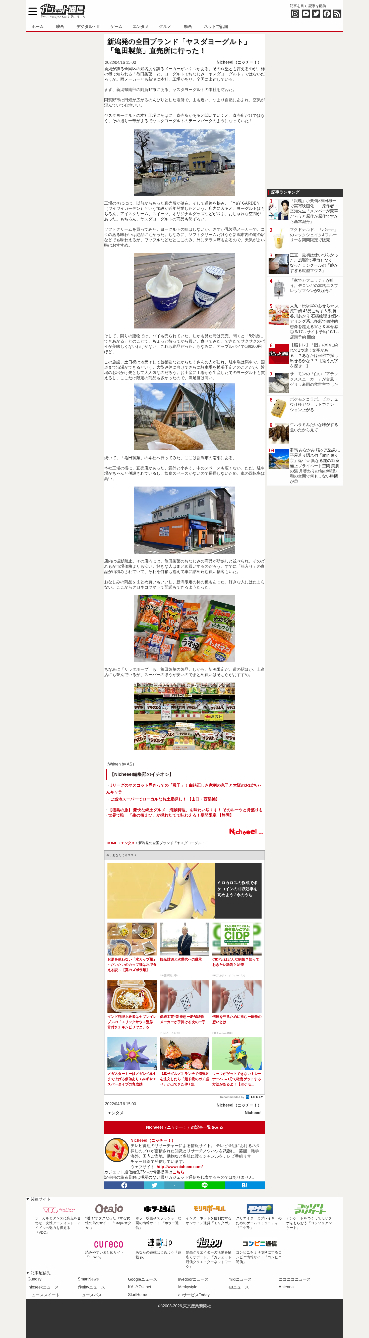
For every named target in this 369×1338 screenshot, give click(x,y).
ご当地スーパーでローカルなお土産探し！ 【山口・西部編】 (165, 799)
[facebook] (124, 1185)
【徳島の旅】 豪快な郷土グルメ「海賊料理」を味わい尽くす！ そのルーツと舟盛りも (185, 810)
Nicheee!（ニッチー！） (239, 62)
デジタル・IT (88, 26)
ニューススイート (44, 1295)
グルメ (165, 26)
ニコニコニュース (295, 1279)
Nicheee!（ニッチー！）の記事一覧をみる (184, 1127)
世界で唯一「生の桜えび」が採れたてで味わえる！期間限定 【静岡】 (171, 815)
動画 (188, 26)
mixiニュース (240, 1279)
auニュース (238, 1287)
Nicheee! (253, 1113)
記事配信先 (41, 1273)
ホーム (38, 26)
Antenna (286, 1287)
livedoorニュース (193, 1279)
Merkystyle (187, 1287)
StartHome (137, 1295)
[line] (204, 1185)
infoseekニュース (43, 1287)
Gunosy (34, 1279)
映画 (60, 26)
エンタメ (141, 26)
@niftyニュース (91, 1287)
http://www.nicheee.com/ (180, 1167)
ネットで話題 (216, 26)
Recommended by (232, 1096)
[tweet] (154, 1185)
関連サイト (41, 1199)
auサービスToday (194, 1295)
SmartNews (88, 1279)
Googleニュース (142, 1279)
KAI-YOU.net (139, 1287)
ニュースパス (90, 1295)
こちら (178, 1172)
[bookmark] (245, 1185)
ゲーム (116, 26)
